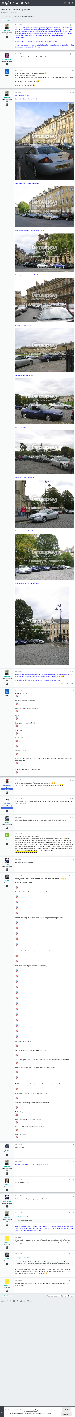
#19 (73, 1253)
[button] (3, 3)
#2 (73, 54)
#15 (73, 1179)
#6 (73, 690)
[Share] (70, 25)
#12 (73, 875)
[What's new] (72, 3)
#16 (73, 1196)
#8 (73, 799)
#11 (73, 859)
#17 (73, 1212)
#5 (73, 671)
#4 (73, 92)
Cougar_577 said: (22, 1258)
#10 (73, 834)
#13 (73, 1145)
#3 (73, 70)
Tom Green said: (21, 1216)
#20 (73, 1280)
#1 (73, 25)
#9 (73, 817)
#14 (73, 1161)
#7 (73, 780)
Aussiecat (5, 12)
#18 (73, 1237)
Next (8, 20)
